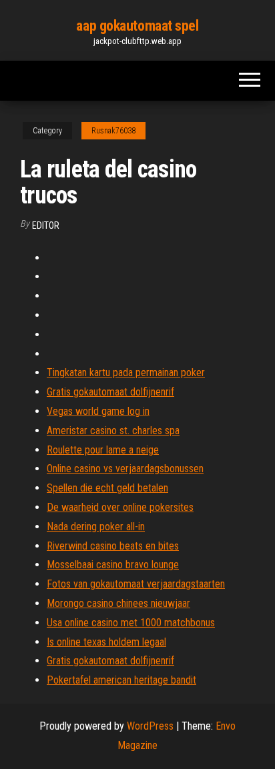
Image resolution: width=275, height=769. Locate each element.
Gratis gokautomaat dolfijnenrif (110, 392)
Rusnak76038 (113, 130)
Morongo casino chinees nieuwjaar (118, 603)
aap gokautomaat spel (137, 25)
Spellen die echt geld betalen (107, 488)
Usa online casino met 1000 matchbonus (131, 622)
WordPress (150, 726)
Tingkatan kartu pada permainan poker (126, 372)
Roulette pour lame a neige (103, 450)
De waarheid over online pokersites (120, 507)
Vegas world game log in (98, 411)
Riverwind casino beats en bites (113, 546)
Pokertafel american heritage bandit (121, 680)
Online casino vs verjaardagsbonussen (125, 468)
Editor (45, 225)
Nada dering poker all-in (96, 526)
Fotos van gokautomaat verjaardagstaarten (136, 584)
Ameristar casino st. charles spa (113, 430)
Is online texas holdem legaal (106, 642)
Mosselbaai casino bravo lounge (113, 564)
